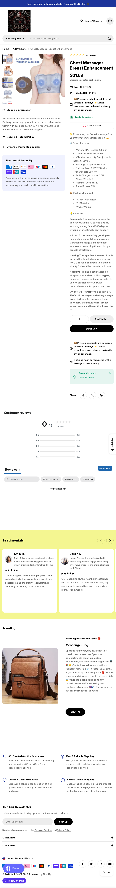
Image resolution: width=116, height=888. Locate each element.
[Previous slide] (101, 540)
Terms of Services (43, 830)
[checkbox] (87, 479)
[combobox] (58, 38)
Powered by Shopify (40, 874)
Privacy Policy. (64, 830)
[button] (58, 435)
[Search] (109, 38)
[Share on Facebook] (83, 395)
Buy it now (91, 328)
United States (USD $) (19, 858)
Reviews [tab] (12, 469)
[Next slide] (110, 540)
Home (5, 48)
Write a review (105, 468)
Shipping (74, 80)
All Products (20, 48)
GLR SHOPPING (19, 874)
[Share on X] (92, 395)
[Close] (110, 373)
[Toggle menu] (4, 21)
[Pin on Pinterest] (101, 395)
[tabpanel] (58, 499)
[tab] (9, 629)
